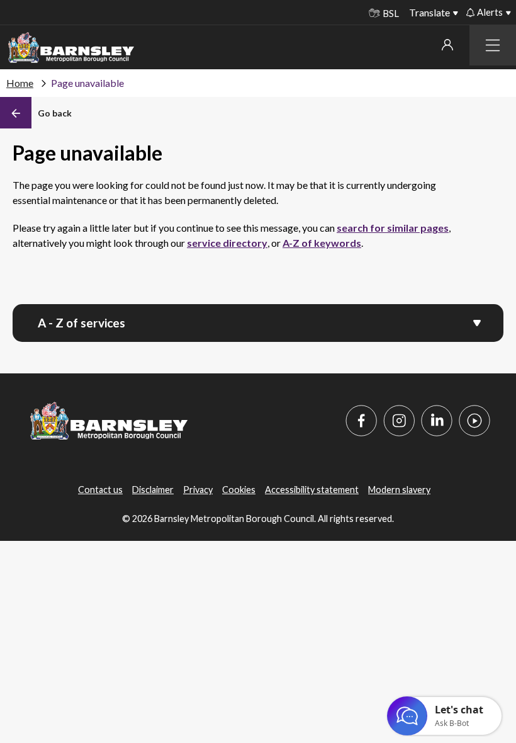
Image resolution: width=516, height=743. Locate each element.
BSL (391, 13)
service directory (227, 243)
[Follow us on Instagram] (399, 420)
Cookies (238, 489)
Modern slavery (399, 489)
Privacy (198, 489)
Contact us (100, 489)
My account (447, 45)
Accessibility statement (312, 489)
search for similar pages (393, 228)
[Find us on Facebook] (361, 420)
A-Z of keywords (322, 243)
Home (19, 83)
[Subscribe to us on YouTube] (474, 420)
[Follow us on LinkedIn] (436, 420)
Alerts (490, 12)
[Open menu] (477, 322)
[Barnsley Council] (71, 48)
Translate (429, 12)
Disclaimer (153, 489)
